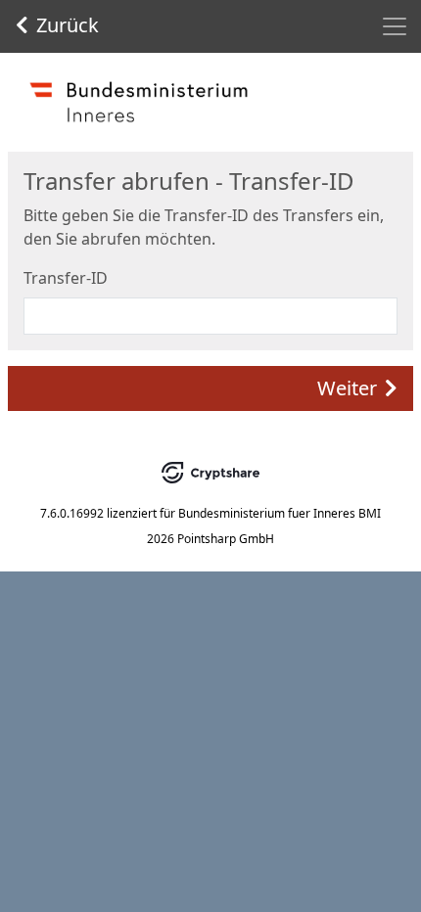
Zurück (67, 25)
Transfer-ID (65, 278)
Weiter (347, 388)
